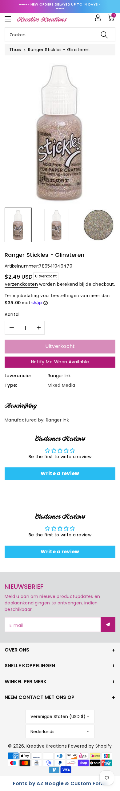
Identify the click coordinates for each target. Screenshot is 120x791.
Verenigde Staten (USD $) (58, 716)
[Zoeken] (104, 35)
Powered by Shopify (90, 746)
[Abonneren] (108, 624)
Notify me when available (60, 362)
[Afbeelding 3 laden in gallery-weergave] (98, 225)
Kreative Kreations (46, 746)
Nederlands (42, 731)
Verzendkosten (21, 284)
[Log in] (98, 18)
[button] (11, 19)
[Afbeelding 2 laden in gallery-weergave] (57, 225)
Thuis (15, 49)
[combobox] (60, 35)
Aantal (12, 314)
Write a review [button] (60, 473)
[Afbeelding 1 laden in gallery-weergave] (18, 225)
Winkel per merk (26, 681)
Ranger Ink (59, 376)
